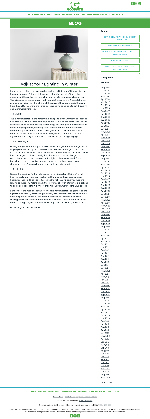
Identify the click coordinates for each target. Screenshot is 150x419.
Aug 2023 (105, 191)
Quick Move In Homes (39, 14)
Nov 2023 (105, 182)
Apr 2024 (105, 167)
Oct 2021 (105, 256)
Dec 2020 (105, 285)
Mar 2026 (105, 102)
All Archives (106, 382)
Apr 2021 (105, 273)
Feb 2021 (105, 279)
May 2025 (105, 131)
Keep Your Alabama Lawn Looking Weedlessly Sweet (120, 68)
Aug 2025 (105, 123)
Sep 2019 (105, 327)
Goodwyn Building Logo (75, 5)
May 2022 (105, 235)
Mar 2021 (105, 276)
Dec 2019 (105, 321)
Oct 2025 (105, 117)
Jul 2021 (104, 265)
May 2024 (105, 164)
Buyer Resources (97, 14)
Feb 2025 (105, 140)
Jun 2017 (105, 365)
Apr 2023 (105, 202)
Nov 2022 (105, 217)
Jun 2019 (105, 333)
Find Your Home (62, 14)
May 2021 (105, 271)
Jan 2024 (105, 176)
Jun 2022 (105, 232)
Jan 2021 (105, 282)
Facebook (132, 3)
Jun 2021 (105, 268)
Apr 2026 (105, 99)
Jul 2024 (105, 161)
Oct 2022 (105, 220)
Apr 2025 (105, 134)
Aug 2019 (105, 330)
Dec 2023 (105, 179)
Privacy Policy (58, 397)
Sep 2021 (105, 259)
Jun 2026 (105, 93)
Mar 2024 (105, 170)
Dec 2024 (105, 146)
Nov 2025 (105, 114)
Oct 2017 (105, 362)
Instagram (135, 3)
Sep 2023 (105, 188)
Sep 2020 (105, 294)
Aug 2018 (105, 350)
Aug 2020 (105, 297)
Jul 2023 (105, 194)
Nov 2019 (105, 324)
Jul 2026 (105, 90)
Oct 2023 (105, 185)
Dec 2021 (105, 250)
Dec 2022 (105, 214)
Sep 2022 (105, 223)
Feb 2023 (105, 208)
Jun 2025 (105, 128)
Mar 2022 (105, 241)
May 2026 (105, 96)
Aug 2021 (105, 262)
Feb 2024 (105, 173)
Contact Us (116, 14)
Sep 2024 (105, 155)
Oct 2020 (105, 291)
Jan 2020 (105, 318)
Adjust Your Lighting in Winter (49, 84)
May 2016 (105, 377)
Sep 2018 (105, 347)
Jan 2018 (105, 356)
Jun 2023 (105, 197)
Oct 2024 (105, 152)
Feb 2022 (105, 244)
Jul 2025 (105, 126)
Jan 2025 (105, 143)
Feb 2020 (105, 315)
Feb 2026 (105, 105)
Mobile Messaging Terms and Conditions (81, 397)
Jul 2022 (105, 229)
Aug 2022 (105, 226)
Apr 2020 (105, 309)
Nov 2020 (105, 288)
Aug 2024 (105, 158)
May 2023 (105, 199)
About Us (79, 14)
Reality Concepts (85, 401)
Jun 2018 (105, 353)
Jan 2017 (105, 371)
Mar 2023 (105, 205)
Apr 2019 (105, 339)
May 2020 (105, 306)
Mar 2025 (105, 137)
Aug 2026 (105, 87)
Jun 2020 (105, 303)
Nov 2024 (105, 149)
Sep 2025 (105, 120)
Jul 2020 (105, 300)
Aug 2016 (105, 374)
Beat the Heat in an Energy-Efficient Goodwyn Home (120, 38)
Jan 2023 (105, 211)
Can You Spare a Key (120, 60)
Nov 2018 (105, 344)
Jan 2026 (105, 108)
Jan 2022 (105, 247)
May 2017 (105, 368)
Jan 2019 (105, 342)
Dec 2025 (105, 111)
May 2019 (105, 336)
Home (33, 391)
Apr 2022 (105, 238)
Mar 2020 (105, 312)
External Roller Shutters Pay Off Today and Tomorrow (120, 53)
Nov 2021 (105, 253)
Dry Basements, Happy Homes (120, 45)
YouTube (139, 3)
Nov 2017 (105, 359)
